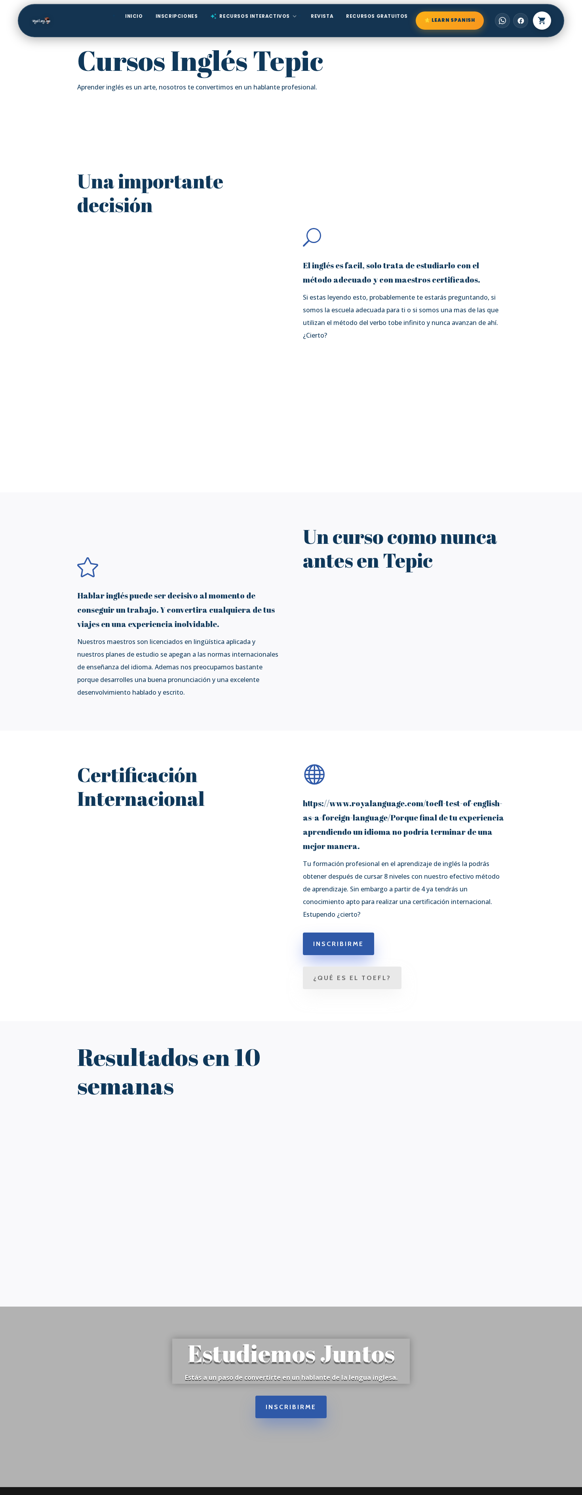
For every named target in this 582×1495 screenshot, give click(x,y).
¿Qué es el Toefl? (352, 978)
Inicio (134, 16)
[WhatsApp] (502, 20)
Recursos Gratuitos (377, 16)
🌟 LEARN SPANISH (449, 20)
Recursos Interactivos (254, 16)
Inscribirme (338, 944)
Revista (322, 16)
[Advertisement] (291, 411)
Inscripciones (177, 16)
